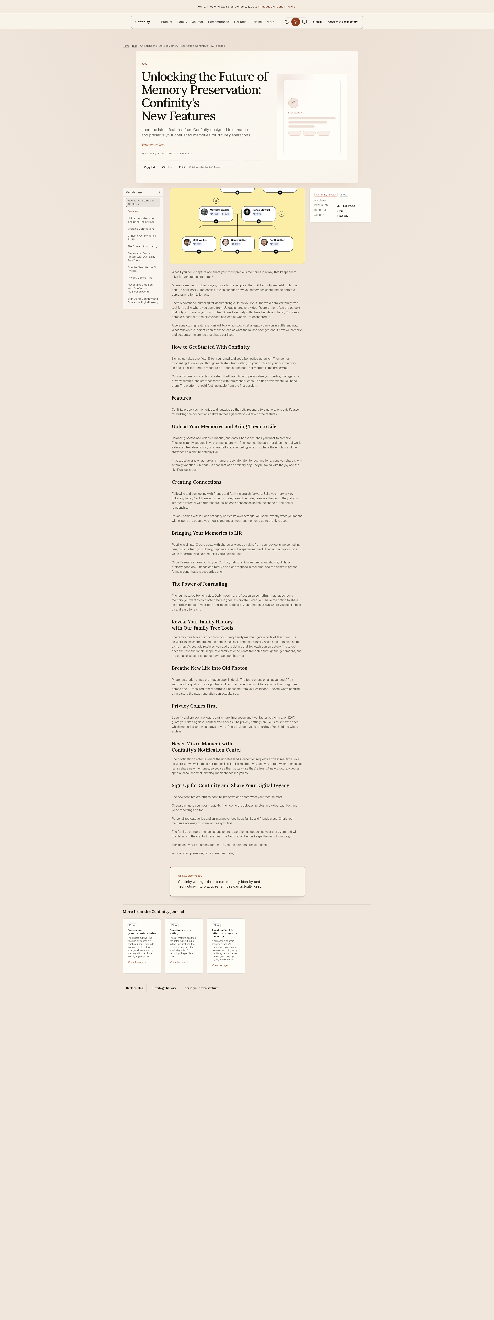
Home (126, 45)
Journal (197, 22)
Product (166, 22)
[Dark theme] (287, 22)
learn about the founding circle (275, 6)
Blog (135, 45)
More (272, 22)
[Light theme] (295, 22)
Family (182, 22)
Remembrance (218, 22)
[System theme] (304, 22)
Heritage (240, 22)
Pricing (256, 22)
